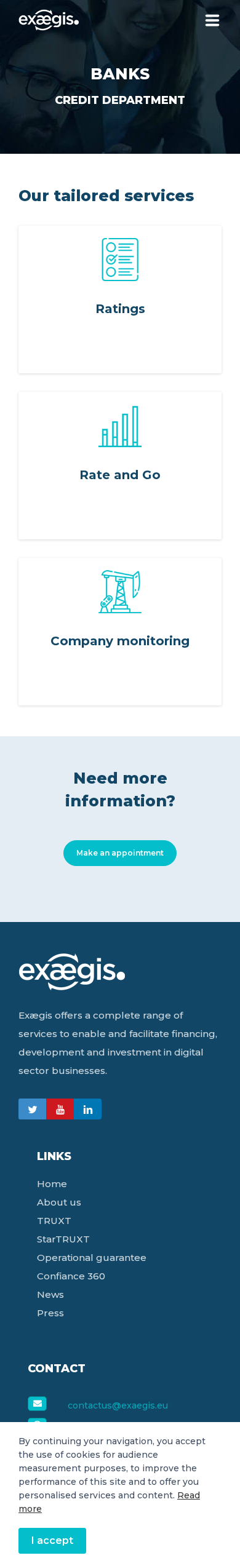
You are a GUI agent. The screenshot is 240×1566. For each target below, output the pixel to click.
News (50, 1294)
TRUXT (54, 1220)
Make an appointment (120, 852)
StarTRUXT (63, 1239)
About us (59, 1202)
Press (50, 1313)
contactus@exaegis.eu (118, 1405)
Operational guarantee (91, 1257)
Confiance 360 (71, 1276)
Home (52, 1184)
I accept (52, 1540)
